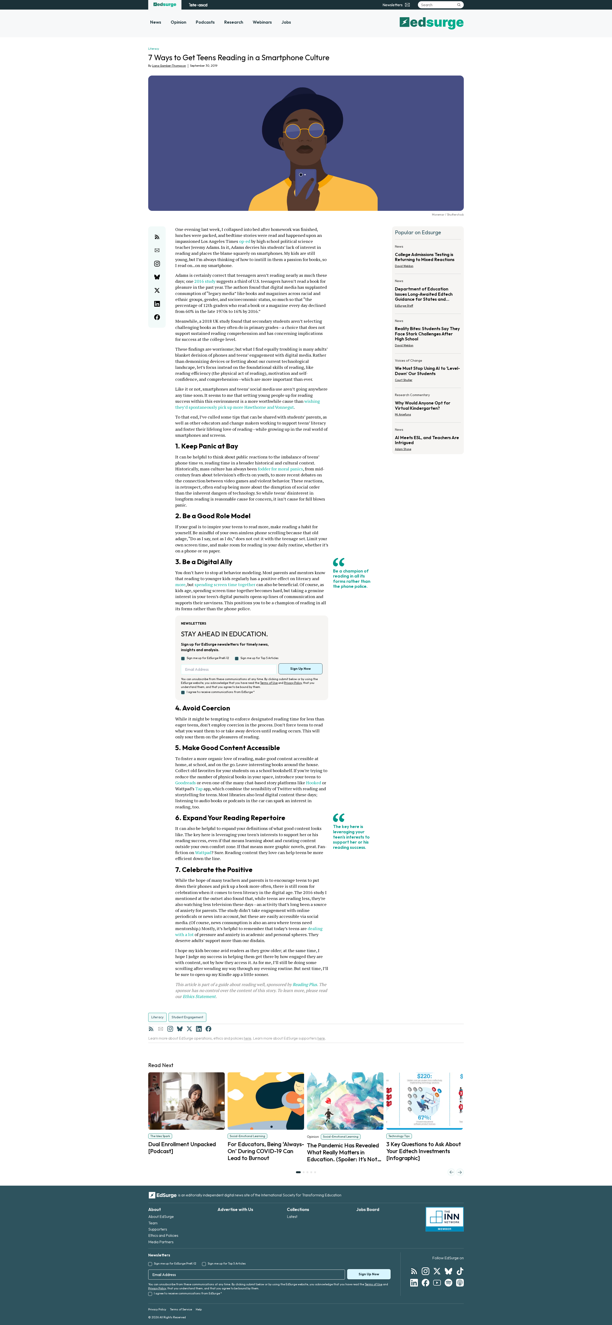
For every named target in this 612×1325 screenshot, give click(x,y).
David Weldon (404, 266)
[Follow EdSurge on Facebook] (425, 1283)
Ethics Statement (199, 996)
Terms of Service (181, 1309)
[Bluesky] (180, 1029)
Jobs (286, 22)
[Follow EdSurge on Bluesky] (448, 1271)
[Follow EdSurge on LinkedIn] (414, 1283)
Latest (292, 1216)
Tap (198, 788)
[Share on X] (157, 290)
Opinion (178, 22)
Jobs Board (367, 1209)
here (247, 1038)
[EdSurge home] (164, 5)
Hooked (313, 782)
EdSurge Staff (404, 305)
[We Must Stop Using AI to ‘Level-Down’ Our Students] (428, 371)
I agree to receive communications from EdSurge (221, 692)
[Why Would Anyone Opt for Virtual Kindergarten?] (428, 406)
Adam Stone (403, 449)
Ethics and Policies (163, 1235)
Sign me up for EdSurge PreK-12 (208, 658)
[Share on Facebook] (157, 317)
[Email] (161, 1029)
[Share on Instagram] (157, 264)
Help (199, 1309)
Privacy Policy (293, 683)
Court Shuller (403, 380)
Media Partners (161, 1241)
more (180, 584)
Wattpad (203, 852)
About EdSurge (161, 1216)
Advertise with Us (235, 1209)
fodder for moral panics (280, 469)
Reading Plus (305, 984)
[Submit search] (459, 5)
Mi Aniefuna (403, 414)
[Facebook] (208, 1029)
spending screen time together (225, 584)
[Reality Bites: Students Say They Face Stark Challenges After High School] (428, 334)
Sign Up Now (300, 668)
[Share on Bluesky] (157, 277)
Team (153, 1223)
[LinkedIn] (199, 1029)
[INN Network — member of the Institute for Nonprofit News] (445, 1219)
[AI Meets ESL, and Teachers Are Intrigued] (428, 437)
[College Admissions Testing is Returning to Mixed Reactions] (428, 257)
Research (233, 22)
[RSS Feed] (151, 1029)
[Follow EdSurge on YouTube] (437, 1283)
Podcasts (205, 22)
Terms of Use (269, 683)
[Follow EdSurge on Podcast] (460, 1283)
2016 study (204, 281)
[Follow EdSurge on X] (437, 1271)
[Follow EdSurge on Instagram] (425, 1271)
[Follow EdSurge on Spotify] (448, 1283)
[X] (189, 1029)
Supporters (157, 1229)
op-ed (244, 241)
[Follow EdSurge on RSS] (414, 1271)
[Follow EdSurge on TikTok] (460, 1271)
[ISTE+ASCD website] (198, 5)
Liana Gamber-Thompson (169, 65)
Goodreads (185, 782)
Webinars (262, 22)
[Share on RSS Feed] (157, 237)
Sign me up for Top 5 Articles (259, 658)
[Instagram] (170, 1029)
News (155, 22)
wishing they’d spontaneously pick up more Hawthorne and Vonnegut (248, 404)
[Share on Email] (157, 250)
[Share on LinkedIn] (157, 304)
